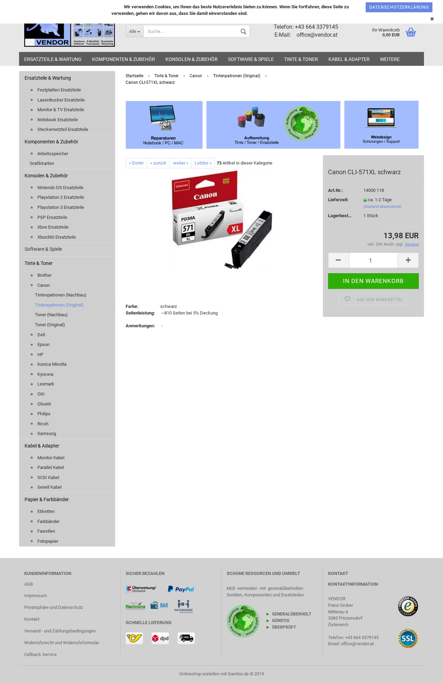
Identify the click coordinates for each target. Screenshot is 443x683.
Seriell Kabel (49, 487)
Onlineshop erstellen (199, 673)
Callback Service (40, 654)
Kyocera (44, 374)
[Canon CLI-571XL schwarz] (221, 220)
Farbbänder (48, 521)
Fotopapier (47, 541)
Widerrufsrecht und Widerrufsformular (61, 642)
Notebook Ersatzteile (57, 119)
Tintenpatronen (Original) (59, 305)
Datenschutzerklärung (399, 7)
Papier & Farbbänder (47, 499)
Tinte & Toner (301, 59)
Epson (42, 344)
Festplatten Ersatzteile (58, 89)
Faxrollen (45, 531)
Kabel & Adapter (349, 59)
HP (39, 354)
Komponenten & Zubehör (123, 59)
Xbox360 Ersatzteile (56, 237)
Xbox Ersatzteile (52, 227)
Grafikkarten (42, 163)
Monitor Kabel (50, 457)
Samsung (46, 433)
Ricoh (42, 423)
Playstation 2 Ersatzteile (60, 197)
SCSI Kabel (47, 477)
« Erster (136, 163)
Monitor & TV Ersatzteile (60, 109)
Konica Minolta (51, 364)
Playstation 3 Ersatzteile (60, 207)
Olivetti (43, 404)
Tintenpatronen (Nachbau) (61, 295)
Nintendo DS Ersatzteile (59, 187)
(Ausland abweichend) (382, 206)
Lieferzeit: (338, 199)
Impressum (35, 595)
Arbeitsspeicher (52, 153)
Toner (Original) (50, 324)
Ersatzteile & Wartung (53, 59)
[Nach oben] (424, 667)
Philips (43, 413)
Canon (43, 285)
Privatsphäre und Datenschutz (53, 607)
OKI (40, 394)
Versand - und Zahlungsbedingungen (60, 630)
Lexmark (45, 384)
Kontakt (31, 619)
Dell (40, 334)
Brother (44, 275)
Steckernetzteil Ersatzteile (62, 129)
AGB (28, 584)
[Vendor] (69, 31)
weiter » (180, 163)
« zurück (158, 163)
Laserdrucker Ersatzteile (60, 100)
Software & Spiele (251, 59)
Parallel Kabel (50, 467)
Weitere (390, 59)
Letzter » (203, 163)
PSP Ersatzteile (51, 217)
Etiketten (45, 511)
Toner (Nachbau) (51, 314)
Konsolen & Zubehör (191, 59)
